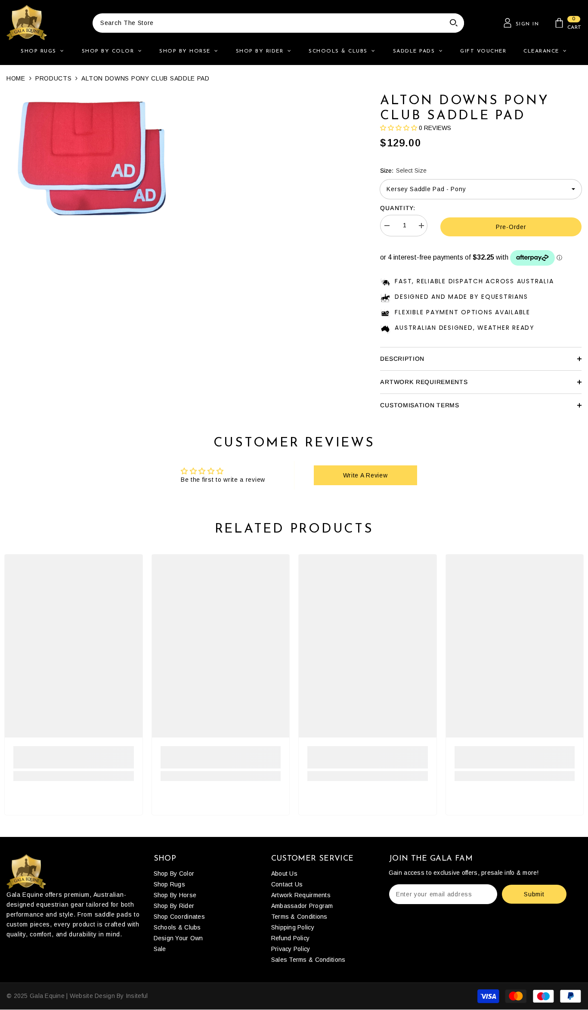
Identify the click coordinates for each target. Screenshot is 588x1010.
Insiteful (137, 995)
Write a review (365, 475)
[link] (73, 757)
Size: (403, 170)
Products (53, 78)
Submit (534, 894)
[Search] (278, 23)
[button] (398, 127)
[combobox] (268, 23)
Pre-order (511, 226)
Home (15, 78)
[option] (91, 157)
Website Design (92, 995)
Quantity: (397, 207)
